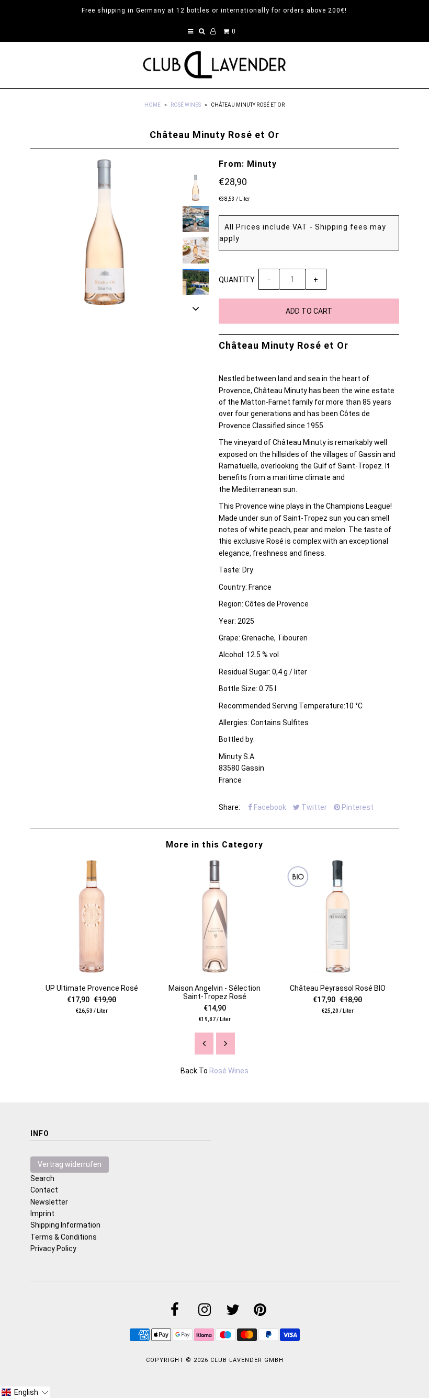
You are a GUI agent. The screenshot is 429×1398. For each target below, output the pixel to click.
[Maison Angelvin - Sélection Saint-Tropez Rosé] (215, 970)
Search (42, 1178)
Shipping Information (65, 1225)
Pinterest (357, 807)
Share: (229, 807)
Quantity (237, 280)
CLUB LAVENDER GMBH (247, 1360)
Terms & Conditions (63, 1237)
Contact (44, 1190)
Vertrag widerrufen (69, 1164)
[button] (25, 1392)
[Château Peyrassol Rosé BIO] (337, 970)
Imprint (42, 1213)
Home (152, 105)
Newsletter (49, 1202)
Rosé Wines (186, 105)
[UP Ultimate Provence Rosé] (92, 970)
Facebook (269, 807)
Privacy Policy (53, 1248)
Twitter (313, 807)
